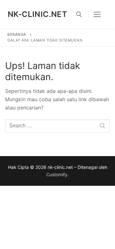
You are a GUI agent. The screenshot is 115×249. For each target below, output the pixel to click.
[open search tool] (79, 14)
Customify (56, 174)
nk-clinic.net (37, 14)
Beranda (16, 34)
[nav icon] (97, 14)
